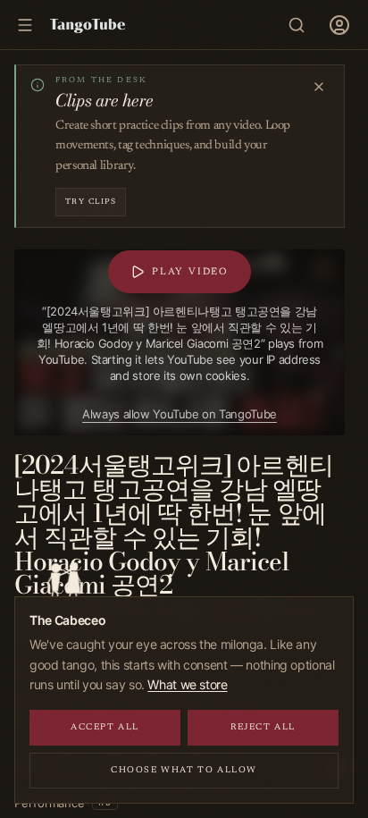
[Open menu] (339, 25)
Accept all (105, 727)
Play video (190, 272)
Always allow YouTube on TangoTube (179, 414)
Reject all (263, 727)
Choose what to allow (184, 770)
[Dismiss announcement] (319, 86)
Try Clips (90, 202)
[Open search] (296, 25)
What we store (187, 684)
